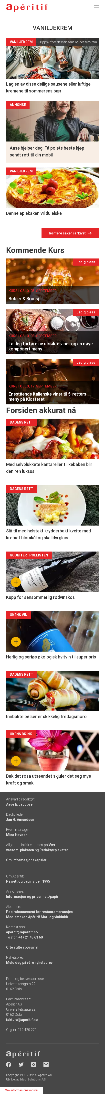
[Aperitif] (27, 8)
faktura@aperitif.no (22, 1020)
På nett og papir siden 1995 (28, 881)
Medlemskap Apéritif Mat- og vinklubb (37, 917)
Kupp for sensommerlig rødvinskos (40, 597)
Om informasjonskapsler (26, 860)
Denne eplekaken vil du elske (34, 213)
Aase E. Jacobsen (20, 804)
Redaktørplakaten (54, 850)
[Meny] (96, 7)
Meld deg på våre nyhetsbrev (29, 963)
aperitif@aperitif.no (22, 932)
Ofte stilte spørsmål (22, 947)
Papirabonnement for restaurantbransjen (39, 912)
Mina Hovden (16, 835)
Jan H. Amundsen (20, 820)
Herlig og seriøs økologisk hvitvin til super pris (51, 656)
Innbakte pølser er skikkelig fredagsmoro (46, 716)
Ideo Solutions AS (33, 1079)
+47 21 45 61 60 (30, 937)
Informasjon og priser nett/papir (32, 897)
